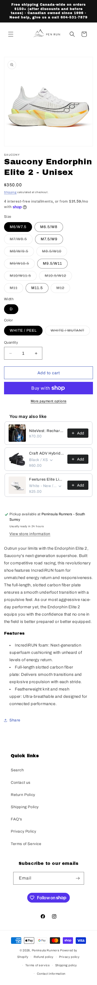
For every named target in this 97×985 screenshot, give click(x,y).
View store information (29, 534)
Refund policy (44, 956)
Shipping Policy (25, 807)
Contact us (20, 783)
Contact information (51, 973)
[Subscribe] (78, 878)
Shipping (10, 192)
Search (17, 770)
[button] (11, 34)
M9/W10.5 (22, 264)
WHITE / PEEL (23, 330)
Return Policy (23, 795)
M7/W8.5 (21, 240)
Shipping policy (66, 965)
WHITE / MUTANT (70, 331)
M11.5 (37, 288)
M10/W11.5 (23, 277)
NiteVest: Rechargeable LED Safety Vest (46, 431)
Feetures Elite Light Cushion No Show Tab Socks (46, 479)
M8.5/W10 (54, 252)
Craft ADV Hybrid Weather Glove (46, 453)
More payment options (49, 401)
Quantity (11, 342)
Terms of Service (26, 844)
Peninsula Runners (46, 950)
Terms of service (37, 965)
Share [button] (14, 720)
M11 (16, 289)
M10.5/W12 (58, 277)
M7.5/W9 (49, 239)
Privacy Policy (23, 831)
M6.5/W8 (48, 227)
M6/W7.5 (18, 227)
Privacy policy (69, 956)
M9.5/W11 (52, 263)
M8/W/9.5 (22, 252)
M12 (63, 289)
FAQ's (16, 819)
